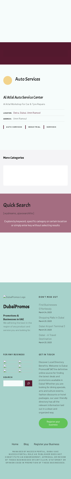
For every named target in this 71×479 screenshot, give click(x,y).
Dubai (23, 112)
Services (51, 127)
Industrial (34, 127)
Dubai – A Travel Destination (47, 336)
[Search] (28, 383)
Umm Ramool (33, 112)
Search (8, 377)
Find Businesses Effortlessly (48, 306)
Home (15, 444)
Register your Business (46, 444)
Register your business (53, 423)
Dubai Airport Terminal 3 (52, 326)
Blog (26, 444)
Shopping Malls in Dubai (51, 317)
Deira (16, 112)
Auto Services (14, 127)
